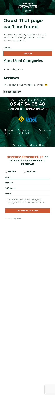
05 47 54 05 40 (27, 104)
